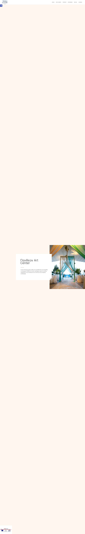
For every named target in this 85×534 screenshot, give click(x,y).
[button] (1, 5)
